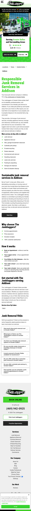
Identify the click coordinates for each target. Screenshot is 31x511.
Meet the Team (15, 472)
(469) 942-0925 (8, 54)
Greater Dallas (21, 67)
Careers (15, 468)
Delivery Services (15, 450)
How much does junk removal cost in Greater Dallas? (14, 329)
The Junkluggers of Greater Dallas (15, 97)
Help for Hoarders (15, 446)
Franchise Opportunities (15, 423)
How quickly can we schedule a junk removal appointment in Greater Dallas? (15, 371)
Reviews (15, 488)
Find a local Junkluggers (15, 417)
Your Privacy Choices (14, 476)
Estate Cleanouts (15, 441)
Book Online (15, 399)
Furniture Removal (15, 439)
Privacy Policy (15, 474)
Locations (5, 67)
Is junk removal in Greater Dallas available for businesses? (14, 354)
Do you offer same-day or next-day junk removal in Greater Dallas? (14, 359)
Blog (15, 465)
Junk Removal (15, 435)
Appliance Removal (15, 437)
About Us (15, 461)
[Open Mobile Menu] (2, 2)
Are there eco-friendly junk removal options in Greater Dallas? (15, 341)
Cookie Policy (5, 503)
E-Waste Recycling (15, 443)
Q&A (15, 463)
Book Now (21, 54)
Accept (15, 506)
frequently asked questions (13, 322)
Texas (12, 67)
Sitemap (15, 478)
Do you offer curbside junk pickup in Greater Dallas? (15, 365)
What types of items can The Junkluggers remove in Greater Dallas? (13, 335)
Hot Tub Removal (15, 448)
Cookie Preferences (21, 501)
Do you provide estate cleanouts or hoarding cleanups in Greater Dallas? (15, 348)
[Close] (29, 495)
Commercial (15, 452)
